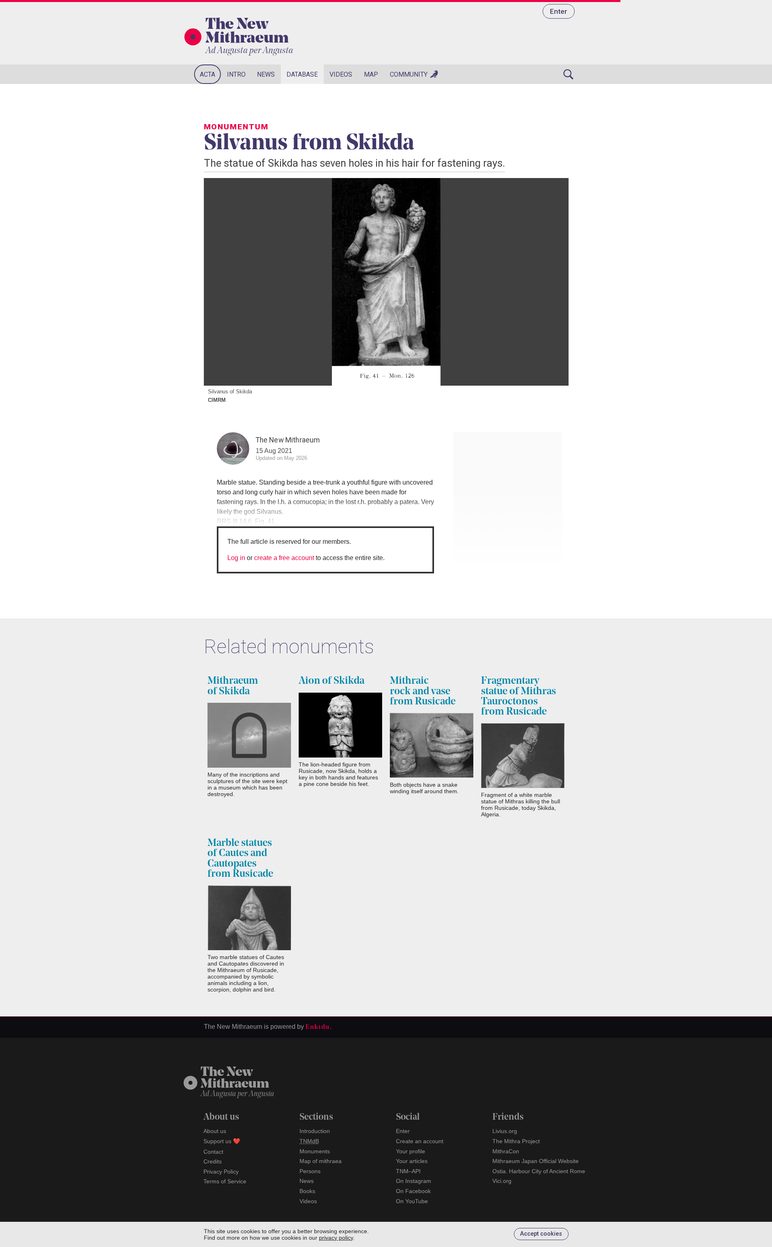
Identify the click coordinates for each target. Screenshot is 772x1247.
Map (371, 74)
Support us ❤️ (221, 1141)
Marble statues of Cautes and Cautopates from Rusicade (240, 858)
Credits (212, 1161)
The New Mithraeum (247, 32)
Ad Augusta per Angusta (249, 51)
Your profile (410, 1151)
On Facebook (413, 1191)
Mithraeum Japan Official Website (535, 1161)
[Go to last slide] (220, 282)
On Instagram (413, 1181)
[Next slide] (552, 282)
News (266, 74)
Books (307, 1191)
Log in (236, 557)
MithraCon (505, 1151)
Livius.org (504, 1131)
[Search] (568, 74)
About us (214, 1131)
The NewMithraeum (235, 1078)
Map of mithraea (320, 1161)
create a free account (284, 557)
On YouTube (412, 1201)
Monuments (314, 1151)
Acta (207, 74)
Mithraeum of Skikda (232, 686)
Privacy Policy (221, 1171)
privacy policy (336, 1237)
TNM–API (408, 1171)
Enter (558, 11)
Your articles (412, 1161)
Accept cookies (541, 1233)
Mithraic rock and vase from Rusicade (423, 691)
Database (302, 74)
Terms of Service (224, 1181)
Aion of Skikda (331, 681)
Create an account (419, 1141)
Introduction (314, 1131)
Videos (340, 74)
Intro (236, 74)
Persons (310, 1171)
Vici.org (501, 1181)
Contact (213, 1151)
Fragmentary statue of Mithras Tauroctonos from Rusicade (518, 696)
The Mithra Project (516, 1141)
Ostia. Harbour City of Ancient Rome (538, 1171)
